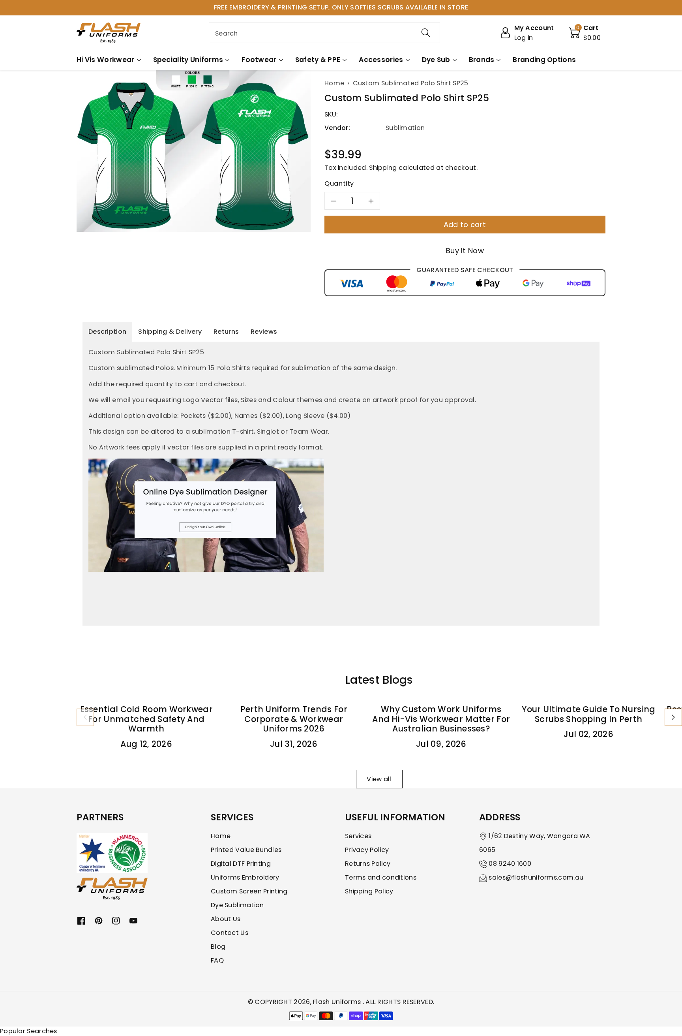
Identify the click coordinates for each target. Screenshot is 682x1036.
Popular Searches (28, 1031)
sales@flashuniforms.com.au (536, 877)
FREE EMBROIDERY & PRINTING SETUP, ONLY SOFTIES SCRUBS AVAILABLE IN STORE (341, 7)
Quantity (339, 183)
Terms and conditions (380, 877)
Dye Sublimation (237, 905)
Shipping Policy (369, 891)
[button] (585, 33)
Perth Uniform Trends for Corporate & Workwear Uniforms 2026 (293, 719)
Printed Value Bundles (246, 849)
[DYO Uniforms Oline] (206, 514)
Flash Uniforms (338, 1001)
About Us (225, 918)
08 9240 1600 (510, 863)
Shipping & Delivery (170, 331)
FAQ (217, 960)
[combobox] (324, 33)
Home (220, 835)
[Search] (426, 33)
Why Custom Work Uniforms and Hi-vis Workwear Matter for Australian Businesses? (441, 719)
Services (358, 835)
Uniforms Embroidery (245, 877)
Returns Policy (367, 863)
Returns (226, 331)
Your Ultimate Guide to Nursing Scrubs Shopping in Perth (588, 714)
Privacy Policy (367, 849)
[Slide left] (85, 717)
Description (107, 331)
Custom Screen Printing (249, 891)
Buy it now (465, 251)
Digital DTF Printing (241, 863)
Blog (218, 946)
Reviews (264, 331)
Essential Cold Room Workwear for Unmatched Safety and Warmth (146, 719)
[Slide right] (673, 717)
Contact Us (229, 932)
